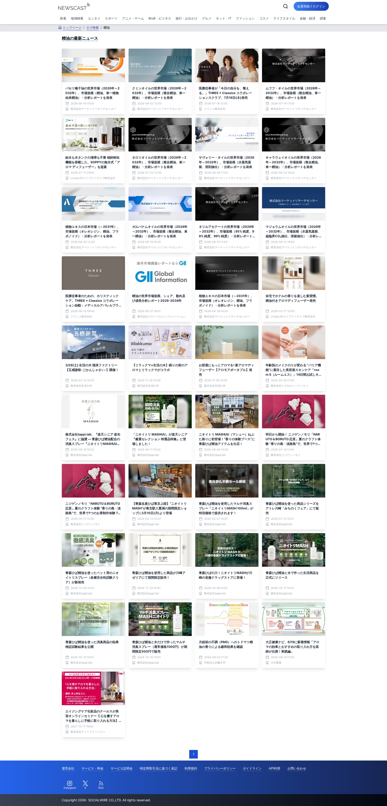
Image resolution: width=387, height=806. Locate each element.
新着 (63, 18)
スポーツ (111, 18)
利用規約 (191, 768)
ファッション (245, 18)
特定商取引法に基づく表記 (158, 768)
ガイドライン (252, 768)
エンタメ (94, 18)
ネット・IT (223, 18)
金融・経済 (307, 18)
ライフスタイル (284, 18)
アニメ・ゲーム (133, 18)
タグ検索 (92, 27)
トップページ (72, 27)
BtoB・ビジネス (159, 18)
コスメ (264, 18)
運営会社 (68, 768)
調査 (323, 18)
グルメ (206, 18)
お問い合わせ (296, 768)
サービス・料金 (92, 768)
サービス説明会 (122, 768)
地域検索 (77, 18)
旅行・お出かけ (187, 18)
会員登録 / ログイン (311, 6)
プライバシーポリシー (220, 768)
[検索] (285, 6)
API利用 (274, 768)
